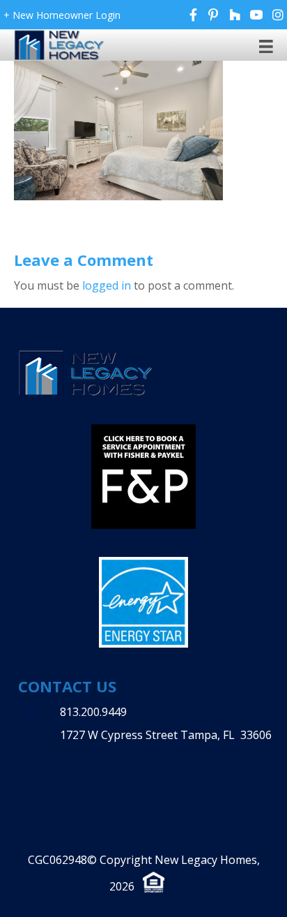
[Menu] (266, 45)
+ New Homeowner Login (62, 15)
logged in (106, 285)
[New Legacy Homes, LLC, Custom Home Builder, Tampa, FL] (105, 765)
